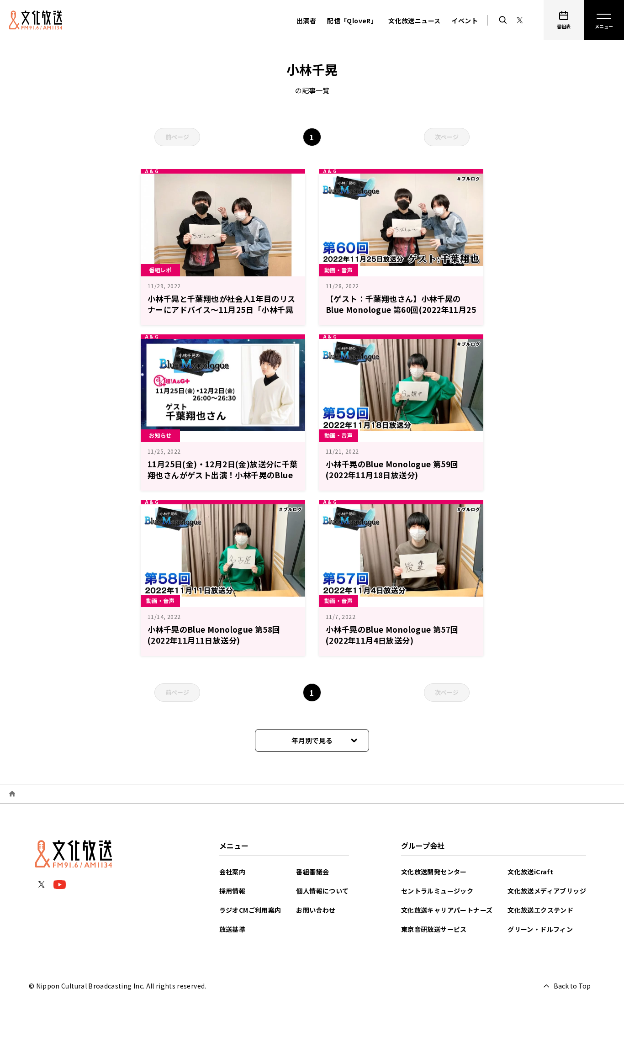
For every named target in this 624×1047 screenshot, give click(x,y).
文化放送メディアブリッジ (547, 890)
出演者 (306, 20)
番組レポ (160, 270)
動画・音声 (338, 270)
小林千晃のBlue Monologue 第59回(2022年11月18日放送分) (392, 469)
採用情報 (232, 890)
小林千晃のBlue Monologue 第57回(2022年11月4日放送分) (392, 635)
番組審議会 (312, 871)
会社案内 (232, 871)
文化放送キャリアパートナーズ (447, 910)
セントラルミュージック (437, 890)
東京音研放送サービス (434, 929)
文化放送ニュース (414, 20)
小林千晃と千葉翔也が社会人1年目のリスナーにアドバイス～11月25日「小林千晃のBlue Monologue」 (222, 309)
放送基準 (232, 929)
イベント (464, 20)
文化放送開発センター (434, 871)
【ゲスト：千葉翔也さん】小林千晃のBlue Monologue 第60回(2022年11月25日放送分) (401, 309)
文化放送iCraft (530, 871)
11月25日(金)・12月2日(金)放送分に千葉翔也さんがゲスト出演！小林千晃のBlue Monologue (223, 475)
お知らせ (160, 435)
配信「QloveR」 (352, 20)
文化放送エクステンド (540, 910)
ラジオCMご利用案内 (250, 910)
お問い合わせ (315, 910)
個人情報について (322, 890)
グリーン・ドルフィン (540, 929)
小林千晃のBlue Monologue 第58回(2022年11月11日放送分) (214, 635)
